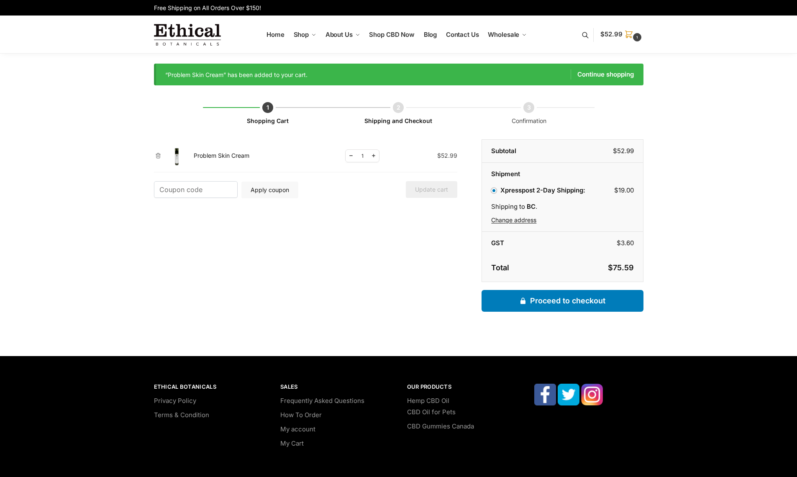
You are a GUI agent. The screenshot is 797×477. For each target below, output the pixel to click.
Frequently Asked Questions (322, 401)
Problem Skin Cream (221, 155)
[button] (621, 34)
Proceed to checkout (567, 300)
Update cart (431, 189)
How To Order (301, 415)
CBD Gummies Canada (440, 426)
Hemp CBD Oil (428, 401)
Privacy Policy (175, 401)
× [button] (158, 156)
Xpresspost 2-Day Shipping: (542, 190)
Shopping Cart (268, 120)
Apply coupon (270, 189)
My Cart (292, 443)
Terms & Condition (181, 415)
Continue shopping (605, 74)
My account (297, 429)
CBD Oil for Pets (431, 412)
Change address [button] (513, 219)
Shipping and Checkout (398, 120)
